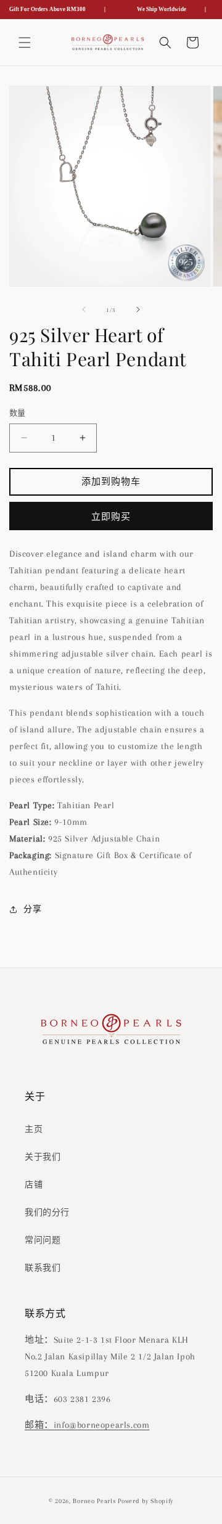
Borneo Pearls (94, 1501)
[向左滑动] (83, 309)
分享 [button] (32, 909)
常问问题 (42, 1240)
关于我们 (42, 1156)
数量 (17, 413)
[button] (24, 42)
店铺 (34, 1184)
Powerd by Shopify (145, 1501)
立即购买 (111, 517)
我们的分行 (47, 1212)
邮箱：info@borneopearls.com (87, 1425)
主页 (34, 1129)
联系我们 (42, 1267)
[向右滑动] (138, 309)
